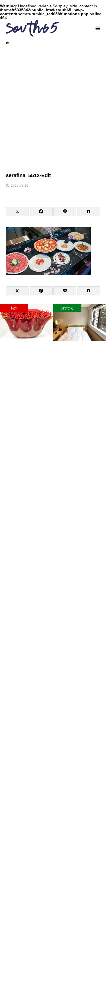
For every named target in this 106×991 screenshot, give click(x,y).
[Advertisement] (53, 108)
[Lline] (64, 211)
